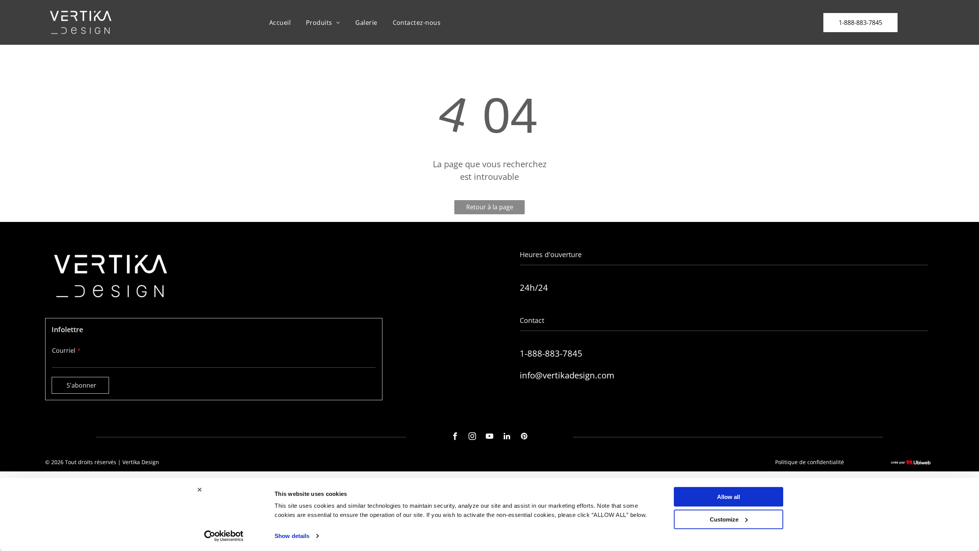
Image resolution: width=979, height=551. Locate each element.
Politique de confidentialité (809, 462)
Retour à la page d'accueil (489, 208)
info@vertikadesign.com (567, 375)
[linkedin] (506, 437)
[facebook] (455, 437)
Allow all (728, 497)
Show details (292, 536)
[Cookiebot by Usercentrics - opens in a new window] (223, 536)
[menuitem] (280, 22)
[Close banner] (200, 489)
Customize (724, 519)
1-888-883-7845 (551, 353)
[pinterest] (524, 437)
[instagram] (472, 437)
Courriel (63, 350)
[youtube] (489, 437)
